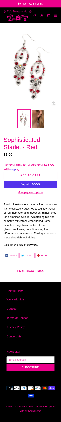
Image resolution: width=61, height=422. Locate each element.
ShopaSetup (34, 411)
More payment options (30, 192)
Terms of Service (17, 318)
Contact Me (14, 336)
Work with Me (15, 299)
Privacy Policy (16, 327)
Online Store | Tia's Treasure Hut (31, 406)
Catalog (12, 308)
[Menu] (55, 15)
